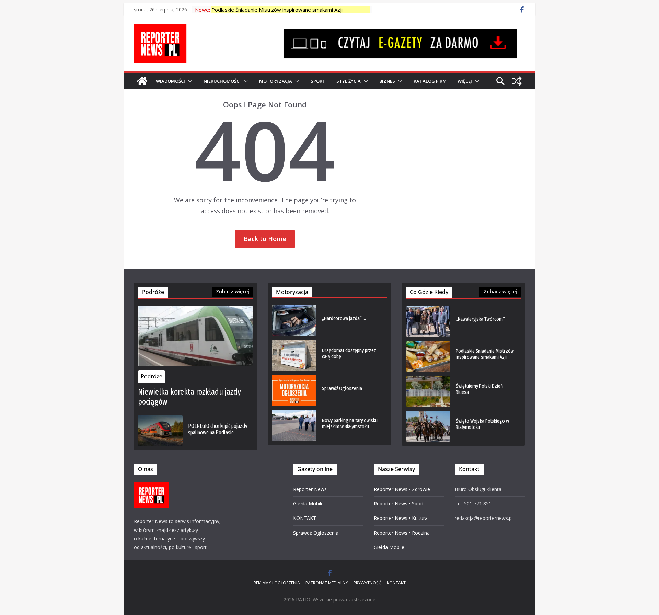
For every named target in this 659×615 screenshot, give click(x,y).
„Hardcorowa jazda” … (344, 318)
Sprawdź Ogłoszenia (342, 388)
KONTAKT (304, 518)
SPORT (318, 81)
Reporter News (310, 489)
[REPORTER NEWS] (142, 81)
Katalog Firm (430, 81)
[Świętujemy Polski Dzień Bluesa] (428, 391)
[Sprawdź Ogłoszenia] (294, 390)
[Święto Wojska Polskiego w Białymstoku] (428, 426)
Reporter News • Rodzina (402, 532)
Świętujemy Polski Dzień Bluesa (479, 389)
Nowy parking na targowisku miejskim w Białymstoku (350, 423)
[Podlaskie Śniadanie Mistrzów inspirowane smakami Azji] (428, 356)
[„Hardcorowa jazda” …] (294, 320)
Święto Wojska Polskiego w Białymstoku (482, 424)
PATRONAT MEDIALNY (326, 583)
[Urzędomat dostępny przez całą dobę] (294, 355)
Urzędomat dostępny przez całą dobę (349, 353)
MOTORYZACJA (275, 81)
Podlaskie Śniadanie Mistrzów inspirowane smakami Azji (277, 9)
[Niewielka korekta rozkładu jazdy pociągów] (195, 336)
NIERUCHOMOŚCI (222, 81)
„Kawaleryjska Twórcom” (480, 319)
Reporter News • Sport (399, 503)
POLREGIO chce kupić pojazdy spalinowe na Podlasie (217, 429)
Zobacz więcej (232, 291)
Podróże (151, 376)
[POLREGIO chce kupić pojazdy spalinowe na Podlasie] (160, 430)
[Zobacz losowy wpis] (517, 81)
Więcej (465, 81)
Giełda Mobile (308, 503)
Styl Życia (348, 81)
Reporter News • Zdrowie (402, 489)
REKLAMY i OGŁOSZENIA (277, 583)
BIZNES (387, 81)
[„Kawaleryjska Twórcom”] (428, 321)
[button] (189, 81)
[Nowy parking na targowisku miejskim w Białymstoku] (294, 425)
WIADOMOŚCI (170, 81)
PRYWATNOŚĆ (367, 583)
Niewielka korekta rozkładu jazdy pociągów (189, 397)
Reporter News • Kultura (401, 518)
